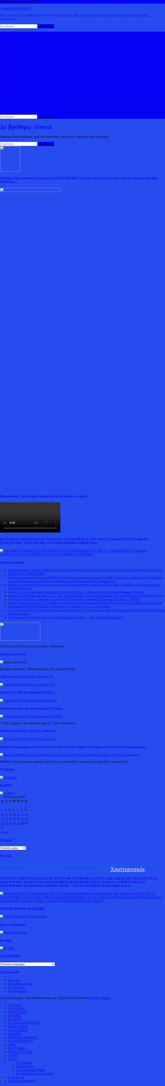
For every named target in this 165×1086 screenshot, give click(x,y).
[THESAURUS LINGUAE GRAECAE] (27, 684)
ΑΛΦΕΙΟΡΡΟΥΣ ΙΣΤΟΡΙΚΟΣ (28, 80)
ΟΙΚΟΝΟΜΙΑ (17, 69)
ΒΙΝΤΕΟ (14, 77)
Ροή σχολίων (16, 987)
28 (18, 823)
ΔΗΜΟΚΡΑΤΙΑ (26, 44)
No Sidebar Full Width (30, 1070)
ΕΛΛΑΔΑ (15, 62)
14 (18, 814)
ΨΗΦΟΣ (65, 864)
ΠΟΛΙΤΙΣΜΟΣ (26, 87)
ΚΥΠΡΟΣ (22, 48)
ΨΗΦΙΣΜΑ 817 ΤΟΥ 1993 (30, 870)
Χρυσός (28, 864)
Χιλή (150, 864)
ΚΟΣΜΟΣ (15, 40)
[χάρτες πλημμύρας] (13, 932)
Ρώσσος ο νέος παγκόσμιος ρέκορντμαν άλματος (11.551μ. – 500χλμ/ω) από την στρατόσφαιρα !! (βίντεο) (76, 592)
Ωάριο (87, 870)
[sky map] (7, 948)
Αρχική (13, 33)
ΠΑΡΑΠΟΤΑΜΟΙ (36, 102)
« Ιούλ (4, 832)
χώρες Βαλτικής (91, 864)
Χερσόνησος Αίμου (9, 870)
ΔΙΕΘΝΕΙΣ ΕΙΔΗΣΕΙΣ (23, 66)
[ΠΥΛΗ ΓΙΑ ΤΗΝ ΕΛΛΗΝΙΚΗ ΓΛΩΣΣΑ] (28, 700)
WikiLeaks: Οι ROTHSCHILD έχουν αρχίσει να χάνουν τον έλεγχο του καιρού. (59, 606)
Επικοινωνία (16, 1077)
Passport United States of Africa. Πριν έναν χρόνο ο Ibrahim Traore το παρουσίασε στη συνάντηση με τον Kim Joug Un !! (86, 595)
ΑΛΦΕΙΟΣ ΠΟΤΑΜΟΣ (15, 8)
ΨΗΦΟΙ (105, 870)
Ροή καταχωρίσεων (20, 983)
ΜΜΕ (12, 1044)
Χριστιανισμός (127, 869)
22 (22, 819)
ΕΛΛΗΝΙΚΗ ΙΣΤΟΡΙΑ (31, 84)
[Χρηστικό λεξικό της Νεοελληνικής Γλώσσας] (31, 716)
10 (2, 814)
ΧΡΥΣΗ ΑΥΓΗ (50, 870)
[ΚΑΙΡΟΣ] (7, 793)
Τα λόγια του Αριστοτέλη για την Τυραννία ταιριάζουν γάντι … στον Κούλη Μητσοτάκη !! (66, 617)
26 (10, 823)
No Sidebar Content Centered (35, 1073)
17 (2, 819)
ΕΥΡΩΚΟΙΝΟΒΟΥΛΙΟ (31, 58)
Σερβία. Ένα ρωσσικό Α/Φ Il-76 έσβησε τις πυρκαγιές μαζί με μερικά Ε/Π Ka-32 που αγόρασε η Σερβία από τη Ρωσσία (85, 603)
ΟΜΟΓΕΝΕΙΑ (25, 51)
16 (26, 814)
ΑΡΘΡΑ (13, 1055)
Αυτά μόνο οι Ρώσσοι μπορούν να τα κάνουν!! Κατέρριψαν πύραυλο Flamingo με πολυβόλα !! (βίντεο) (74, 599)
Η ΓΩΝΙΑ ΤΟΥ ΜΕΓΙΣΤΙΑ (34, 91)
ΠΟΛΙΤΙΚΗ (16, 37)
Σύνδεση (13, 980)
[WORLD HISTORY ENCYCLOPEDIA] (28, 739)
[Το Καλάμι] (8, 777)
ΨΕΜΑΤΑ (48, 864)
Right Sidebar (25, 1066)
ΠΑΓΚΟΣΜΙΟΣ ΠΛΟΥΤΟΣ (35, 73)
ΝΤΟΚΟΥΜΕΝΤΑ (20, 1041)
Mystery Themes (100, 998)
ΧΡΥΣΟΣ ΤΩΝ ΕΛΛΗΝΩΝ (71, 870)
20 (14, 819)
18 (6, 819)
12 (10, 814)
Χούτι (155, 864)
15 (22, 814)
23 (26, 819)
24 (2, 823)
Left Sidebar (24, 1062)
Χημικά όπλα (17, 864)
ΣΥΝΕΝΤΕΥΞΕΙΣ (20, 1052)
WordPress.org (17, 991)
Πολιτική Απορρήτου (21, 1081)
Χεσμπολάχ (5, 864)
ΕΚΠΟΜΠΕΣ (17, 1048)
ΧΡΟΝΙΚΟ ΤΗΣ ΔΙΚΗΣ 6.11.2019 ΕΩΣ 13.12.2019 (123, 864)
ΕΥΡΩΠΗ (23, 55)
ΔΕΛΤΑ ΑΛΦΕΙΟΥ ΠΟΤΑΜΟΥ (37, 98)
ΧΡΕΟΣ (57, 864)
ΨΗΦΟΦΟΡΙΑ (76, 864)
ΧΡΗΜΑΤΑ (96, 870)
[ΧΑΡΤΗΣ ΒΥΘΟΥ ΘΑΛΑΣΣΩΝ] (23, 916)
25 (6, 823)
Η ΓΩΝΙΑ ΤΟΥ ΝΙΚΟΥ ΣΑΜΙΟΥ (38, 95)
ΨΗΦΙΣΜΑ (37, 864)
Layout (12, 1059)
